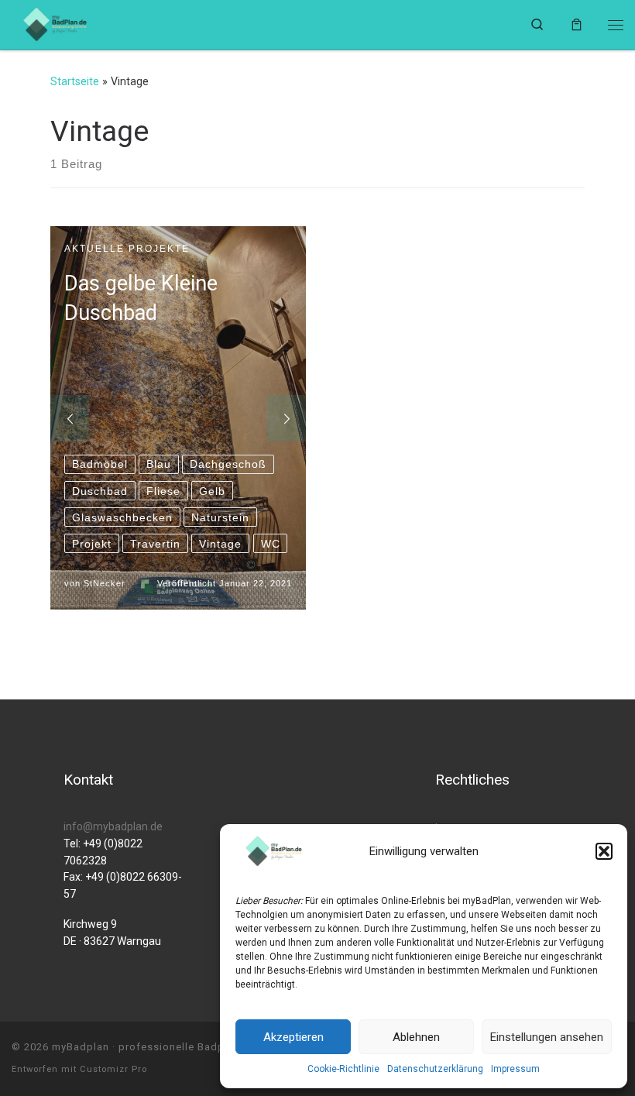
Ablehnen (416, 1037)
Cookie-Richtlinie (343, 1068)
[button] (604, 851)
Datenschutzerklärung (435, 1068)
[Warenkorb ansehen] (576, 24)
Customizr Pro (113, 1069)
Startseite (74, 81)
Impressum (515, 1068)
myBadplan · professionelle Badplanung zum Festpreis (194, 1047)
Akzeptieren (293, 1037)
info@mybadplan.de (113, 826)
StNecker (104, 583)
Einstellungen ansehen (546, 1037)
